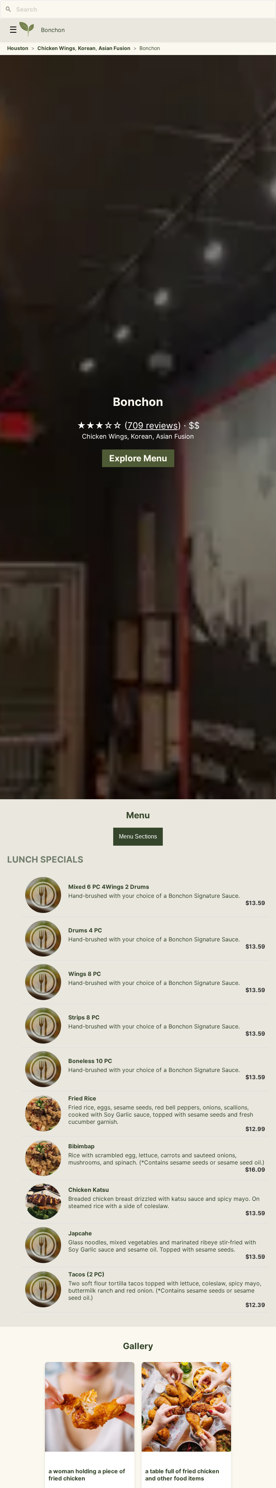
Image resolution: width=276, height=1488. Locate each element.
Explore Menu (138, 458)
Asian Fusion (114, 48)
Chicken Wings (56, 48)
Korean (87, 48)
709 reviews (153, 425)
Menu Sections (138, 836)
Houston (17, 48)
